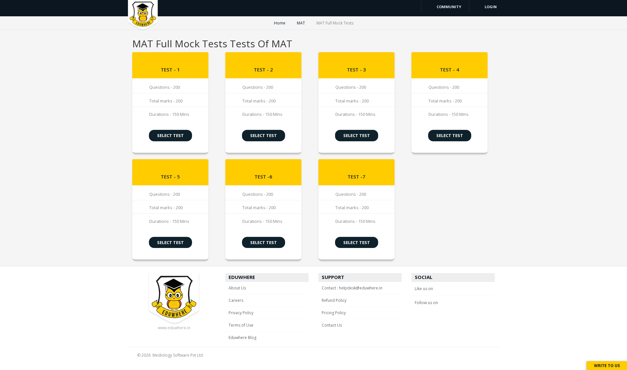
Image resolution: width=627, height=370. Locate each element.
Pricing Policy (334, 313)
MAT (301, 23)
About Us (237, 288)
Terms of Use (241, 325)
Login (490, 6)
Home (280, 23)
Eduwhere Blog (242, 337)
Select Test (170, 135)
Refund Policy (334, 300)
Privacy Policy (241, 313)
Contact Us (332, 325)
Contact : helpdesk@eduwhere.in (352, 288)
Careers (236, 300)
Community (448, 6)
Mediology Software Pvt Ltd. (178, 355)
